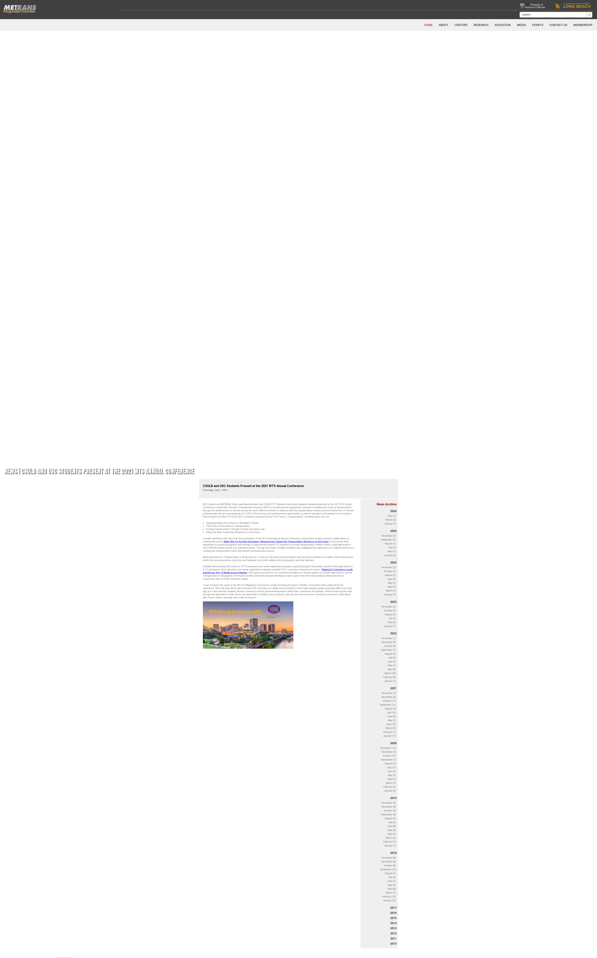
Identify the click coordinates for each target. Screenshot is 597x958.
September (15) (388, 869)
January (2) (390, 523)
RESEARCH (481, 25)
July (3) (392, 547)
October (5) (390, 810)
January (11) (389, 735)
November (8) (389, 697)
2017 (393, 907)
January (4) (390, 790)
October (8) (390, 865)
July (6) (392, 822)
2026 (393, 511)
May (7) (392, 665)
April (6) (392, 834)
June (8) (391, 826)
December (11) (388, 748)
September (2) (388, 539)
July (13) (391, 767)
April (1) (392, 551)
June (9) (391, 716)
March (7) (391, 892)
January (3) (390, 555)
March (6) (391, 837)
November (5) (389, 751)
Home (428, 25)
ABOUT (443, 25)
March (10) (390, 673)
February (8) (389, 677)
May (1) (392, 516)
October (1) (390, 571)
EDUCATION (503, 25)
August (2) (390, 575)
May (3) (392, 622)
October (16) (389, 755)
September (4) (388, 814)
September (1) (388, 650)
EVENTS (537, 25)
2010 (393, 943)
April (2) (392, 586)
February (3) (389, 786)
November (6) (389, 642)
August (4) (390, 708)
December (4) (389, 802)
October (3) (390, 610)
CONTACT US (558, 25)
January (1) (390, 626)
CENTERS (461, 25)
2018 (393, 852)
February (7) (389, 732)
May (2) (392, 583)
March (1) (391, 590)
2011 (393, 938)
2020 (393, 743)
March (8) (391, 728)
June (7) (391, 881)
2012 (393, 933)
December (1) (389, 638)
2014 (393, 923)
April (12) (391, 724)
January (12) (389, 900)
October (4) (390, 646)
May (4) (392, 830)
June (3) (391, 579)
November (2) (389, 535)
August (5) (390, 763)
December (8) (389, 857)
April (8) (392, 669)
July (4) (392, 657)
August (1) (390, 543)
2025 (393, 531)
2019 (393, 798)
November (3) (389, 567)
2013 (393, 928)
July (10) (391, 712)
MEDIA (521, 25)
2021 (393, 688)
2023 (393, 601)
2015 (393, 918)
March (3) (391, 519)
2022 (393, 633)
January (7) (390, 681)
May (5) (392, 775)
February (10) (389, 896)
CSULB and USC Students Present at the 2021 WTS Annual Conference (253, 486)
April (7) (392, 779)
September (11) (388, 704)
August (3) (390, 614)
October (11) (389, 700)
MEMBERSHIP (582, 25)
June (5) (391, 771)
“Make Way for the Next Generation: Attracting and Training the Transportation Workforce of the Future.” (276, 541)
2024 (393, 562)
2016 (393, 912)
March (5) (391, 783)
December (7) (389, 693)
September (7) (388, 759)
